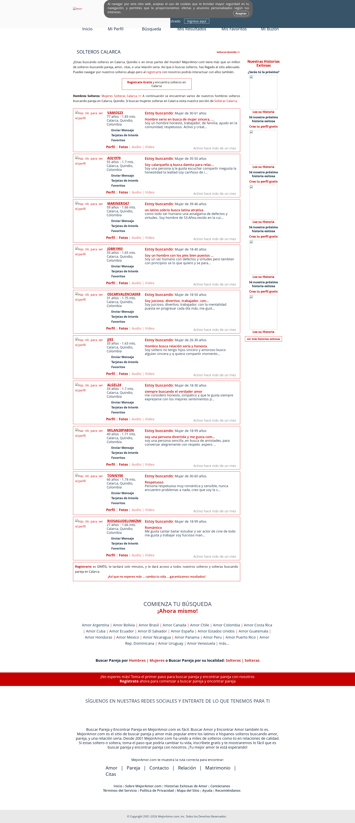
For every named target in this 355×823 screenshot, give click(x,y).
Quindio (126, 120)
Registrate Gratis (139, 82)
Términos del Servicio (120, 790)
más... (224, 643)
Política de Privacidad (157, 790)
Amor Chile (199, 624)
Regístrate (129, 681)
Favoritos (118, 140)
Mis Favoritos (234, 28)
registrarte (153, 72)
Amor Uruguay (170, 643)
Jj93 (110, 339)
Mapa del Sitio (188, 790)
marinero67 (118, 203)
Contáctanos (220, 786)
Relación (187, 767)
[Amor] (77, 8)
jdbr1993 (115, 248)
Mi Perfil (116, 28)
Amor (111, 767)
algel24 (114, 385)
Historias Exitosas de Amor (185, 786)
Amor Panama (187, 637)
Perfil (110, 147)
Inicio (87, 28)
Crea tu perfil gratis (263, 126)
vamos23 (115, 112)
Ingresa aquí (196, 21)
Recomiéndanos (228, 790)
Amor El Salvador (152, 631)
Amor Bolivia (124, 624)
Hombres (137, 660)
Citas (111, 774)
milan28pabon (120, 430)
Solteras (252, 660)
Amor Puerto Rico (241, 637)
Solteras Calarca (225, 101)
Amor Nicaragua (157, 637)
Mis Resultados (191, 28)
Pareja (133, 767)
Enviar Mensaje (122, 130)
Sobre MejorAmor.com (143, 786)
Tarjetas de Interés (124, 135)
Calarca (112, 120)
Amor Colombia (226, 624)
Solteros (233, 660)
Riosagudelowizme (124, 521)
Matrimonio (217, 767)
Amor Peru (212, 637)
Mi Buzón (270, 28)
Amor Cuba (95, 631)
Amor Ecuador (121, 631)
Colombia (114, 124)
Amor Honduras (98, 637)
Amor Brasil (149, 624)
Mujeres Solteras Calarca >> (121, 96)
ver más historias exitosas (263, 339)
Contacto (159, 767)
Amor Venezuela (201, 643)
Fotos (123, 147)
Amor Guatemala (253, 631)
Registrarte (83, 567)
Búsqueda (151, 28)
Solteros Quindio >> (228, 52)
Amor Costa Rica (258, 624)
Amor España (182, 631)
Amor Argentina (95, 624)
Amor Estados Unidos (216, 631)
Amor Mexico (127, 637)
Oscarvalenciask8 (123, 294)
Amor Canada (174, 624)
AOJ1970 (114, 158)
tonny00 (115, 475)
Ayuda (207, 790)
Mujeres (157, 660)
